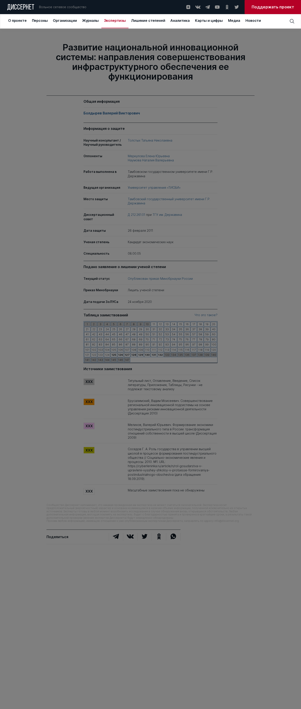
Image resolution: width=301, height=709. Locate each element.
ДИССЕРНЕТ (21, 7)
